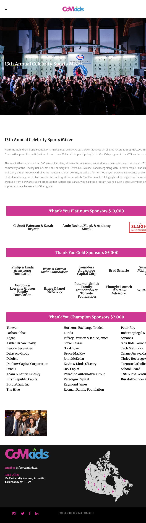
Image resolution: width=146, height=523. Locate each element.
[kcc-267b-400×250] (26, 423)
